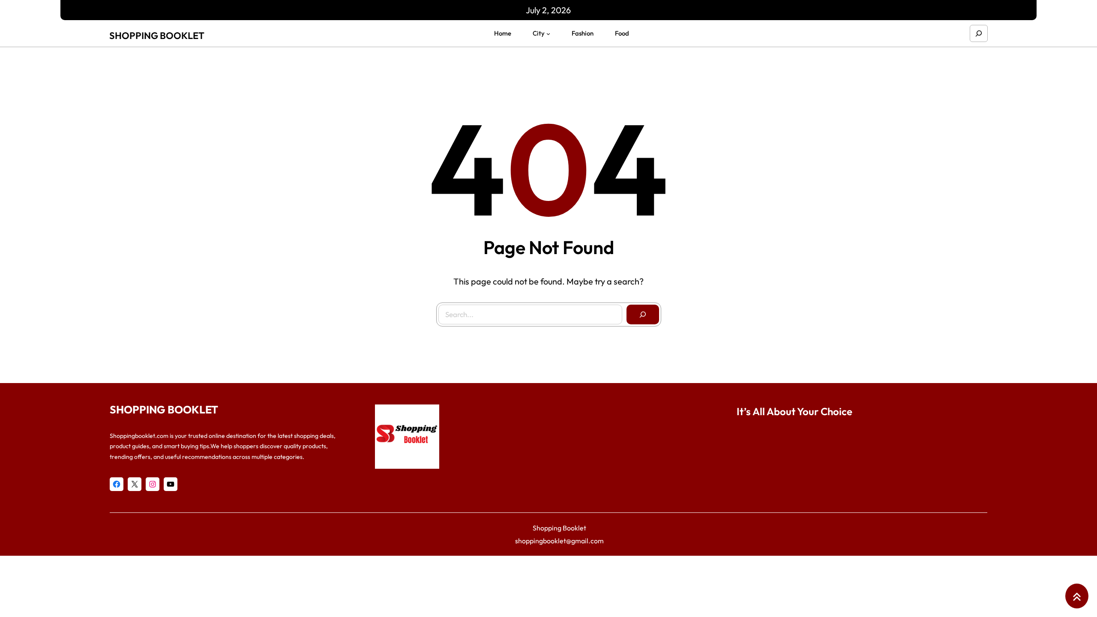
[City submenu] (548, 34)
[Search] (642, 314)
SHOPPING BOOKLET (156, 36)
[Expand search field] (979, 33)
